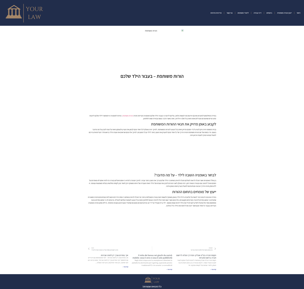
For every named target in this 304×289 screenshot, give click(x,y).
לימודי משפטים (243, 13)
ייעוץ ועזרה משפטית (284, 13)
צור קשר (230, 13)
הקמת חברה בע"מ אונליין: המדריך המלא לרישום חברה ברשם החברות (196, 256)
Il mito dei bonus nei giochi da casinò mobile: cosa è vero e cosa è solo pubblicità (152, 256)
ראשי (298, 13)
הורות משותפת (127, 115)
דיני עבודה (257, 13)
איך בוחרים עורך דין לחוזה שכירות (114, 255)
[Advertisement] (152, 97)
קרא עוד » (213, 269)
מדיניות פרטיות (216, 13)
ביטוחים (269, 13)
